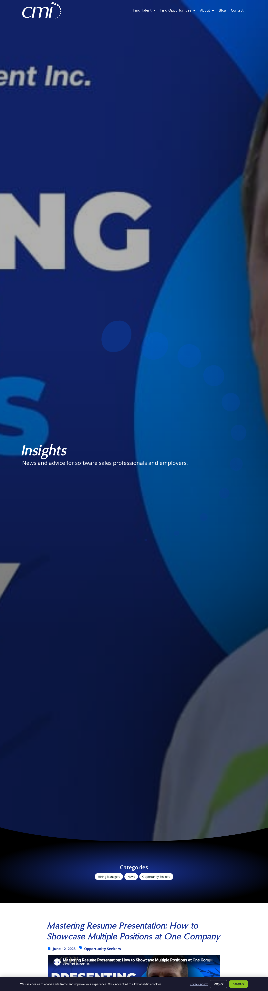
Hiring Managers (109, 877)
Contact (238, 11)
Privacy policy (199, 984)
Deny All (218, 984)
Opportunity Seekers (156, 877)
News (131, 877)
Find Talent (145, 11)
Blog (224, 11)
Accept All (238, 984)
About (208, 11)
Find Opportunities (179, 11)
